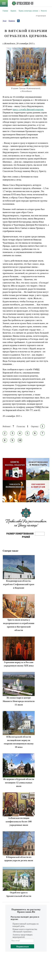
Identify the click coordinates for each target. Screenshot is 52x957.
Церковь (13, 11)
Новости (44, 11)
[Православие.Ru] (22, 3)
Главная (5, 11)
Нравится (12, 21)
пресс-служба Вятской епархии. (28, 109)
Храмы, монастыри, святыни (28, 11)
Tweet (4, 21)
